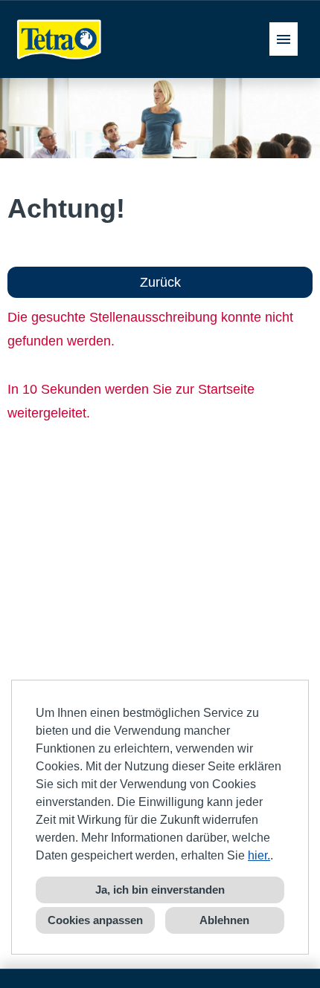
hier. (259, 855)
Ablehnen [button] (224, 920)
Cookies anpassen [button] (95, 920)
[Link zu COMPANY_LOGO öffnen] (59, 39)
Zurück (160, 282)
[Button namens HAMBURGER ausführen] (283, 39)
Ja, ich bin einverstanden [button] (160, 889)
